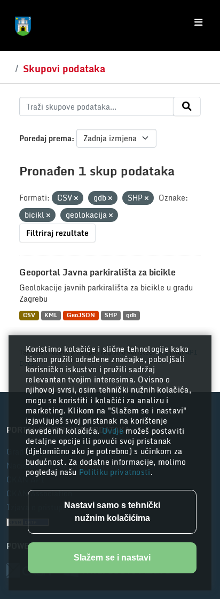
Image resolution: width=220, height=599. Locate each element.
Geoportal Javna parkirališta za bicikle (97, 272)
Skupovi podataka (64, 68)
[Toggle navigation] (198, 22)
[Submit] (187, 106)
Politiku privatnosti (115, 472)
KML (50, 315)
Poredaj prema (45, 138)
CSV (29, 315)
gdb (131, 315)
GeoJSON (81, 315)
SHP (111, 315)
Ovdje (114, 431)
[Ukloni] (76, 198)
